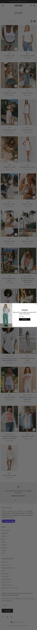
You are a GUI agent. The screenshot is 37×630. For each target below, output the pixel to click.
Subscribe (25, 319)
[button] (25, 310)
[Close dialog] (36, 304)
